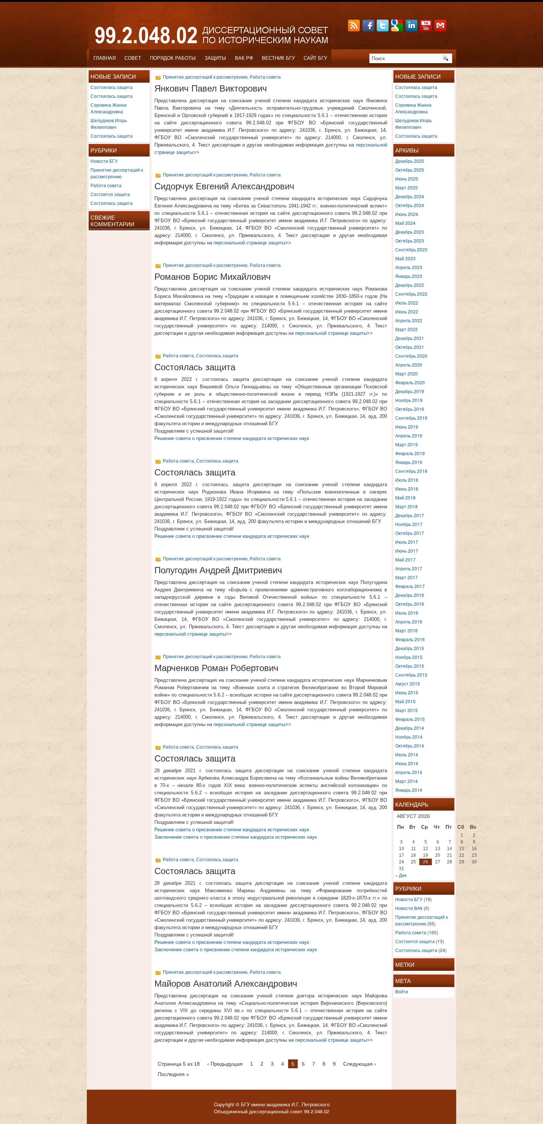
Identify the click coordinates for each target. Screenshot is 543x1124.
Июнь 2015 (406, 692)
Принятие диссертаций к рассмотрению (116, 172)
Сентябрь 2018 (411, 471)
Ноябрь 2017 (409, 524)
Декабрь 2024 (409, 196)
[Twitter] (383, 29)
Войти (401, 991)
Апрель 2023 (408, 267)
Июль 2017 (406, 542)
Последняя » (173, 1074)
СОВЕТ (132, 58)
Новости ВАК (409, 908)
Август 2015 (407, 683)
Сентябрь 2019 (411, 418)
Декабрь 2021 (409, 338)
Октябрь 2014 (409, 745)
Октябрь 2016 (409, 604)
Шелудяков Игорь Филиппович (108, 123)
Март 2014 (406, 781)
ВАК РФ (244, 58)
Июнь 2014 (406, 763)
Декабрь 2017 (409, 515)
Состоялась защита (111, 87)
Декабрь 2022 (409, 285)
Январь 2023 (408, 276)
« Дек (400, 875)
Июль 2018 (406, 480)
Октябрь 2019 (409, 409)
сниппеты (302, 1120)
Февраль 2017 (410, 586)
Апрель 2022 (408, 320)
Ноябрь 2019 (409, 400)
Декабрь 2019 (409, 391)
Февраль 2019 (410, 453)
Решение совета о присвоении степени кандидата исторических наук (231, 438)
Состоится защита (110, 194)
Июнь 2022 (406, 311)
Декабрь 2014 (409, 728)
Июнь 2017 (406, 550)
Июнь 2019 (406, 426)
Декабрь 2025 (409, 161)
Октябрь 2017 (409, 533)
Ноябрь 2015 (409, 657)
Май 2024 (405, 223)
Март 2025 (406, 187)
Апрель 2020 (408, 364)
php (285, 1120)
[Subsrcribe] (354, 29)
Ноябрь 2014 (409, 736)
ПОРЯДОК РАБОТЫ (173, 58)
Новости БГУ (104, 161)
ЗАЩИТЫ (215, 58)
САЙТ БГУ (315, 58)
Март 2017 (406, 577)
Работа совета (106, 185)
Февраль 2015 (410, 719)
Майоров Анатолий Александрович (225, 984)
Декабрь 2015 (409, 648)
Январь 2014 (408, 790)
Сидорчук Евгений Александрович (224, 186)
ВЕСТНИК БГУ (278, 58)
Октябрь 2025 (409, 169)
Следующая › (359, 1064)
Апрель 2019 (408, 435)
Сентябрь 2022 (411, 294)
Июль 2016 (406, 612)
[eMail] (441, 29)
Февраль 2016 (410, 639)
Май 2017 (405, 559)
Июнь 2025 (406, 178)
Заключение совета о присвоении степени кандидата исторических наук (235, 837)
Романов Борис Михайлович (212, 277)
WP (253, 1120)
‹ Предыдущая (225, 1064)
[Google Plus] (397, 29)
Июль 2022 (406, 302)
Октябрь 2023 (409, 240)
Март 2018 (406, 506)
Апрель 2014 (408, 772)
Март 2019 (406, 444)
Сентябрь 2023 (411, 249)
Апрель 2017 (408, 568)
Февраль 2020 (410, 382)
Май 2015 (405, 701)
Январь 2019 (408, 462)
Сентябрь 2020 (411, 356)
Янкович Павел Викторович (210, 88)
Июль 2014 (406, 754)
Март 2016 (406, 630)
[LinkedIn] (412, 29)
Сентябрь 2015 (411, 674)
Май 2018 (405, 497)
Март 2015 (406, 710)
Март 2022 (406, 329)
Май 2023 (405, 258)
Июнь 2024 (406, 214)
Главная (104, 58)
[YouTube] (426, 29)
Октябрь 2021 (409, 347)
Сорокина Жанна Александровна (108, 108)
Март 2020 (406, 373)
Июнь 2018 (406, 488)
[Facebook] (369, 29)
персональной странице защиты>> (252, 242)
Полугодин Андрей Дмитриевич (218, 570)
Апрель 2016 (408, 621)
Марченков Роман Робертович (216, 668)
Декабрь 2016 (409, 595)
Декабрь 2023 (409, 231)
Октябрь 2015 (409, 666)
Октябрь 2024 (409, 205)
